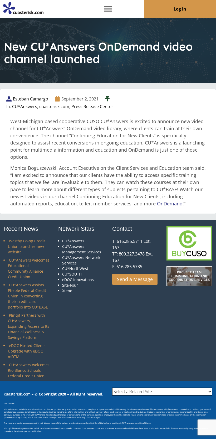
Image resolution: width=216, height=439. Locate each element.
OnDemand (170, 203)
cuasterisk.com (54, 106)
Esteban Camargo (30, 99)
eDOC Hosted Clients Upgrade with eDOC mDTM (27, 351)
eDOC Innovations (78, 279)
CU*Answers (24, 106)
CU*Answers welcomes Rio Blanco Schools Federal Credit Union (29, 370)
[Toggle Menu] (108, 8)
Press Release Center (92, 106)
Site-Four (70, 285)
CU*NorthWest (75, 268)
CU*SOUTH (72, 274)
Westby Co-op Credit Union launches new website (26, 246)
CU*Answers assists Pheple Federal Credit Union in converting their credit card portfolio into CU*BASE (28, 296)
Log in (180, 9)
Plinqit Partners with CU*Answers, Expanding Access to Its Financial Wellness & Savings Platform (28, 326)
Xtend (67, 290)
